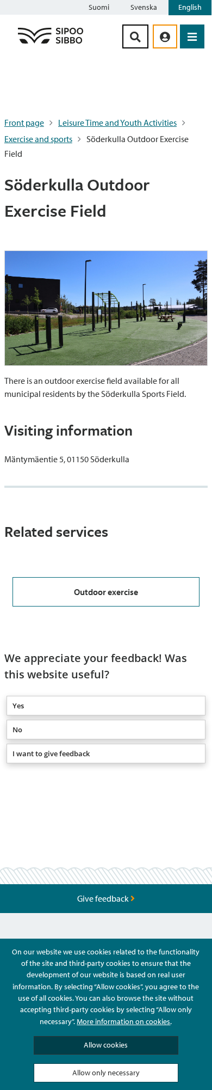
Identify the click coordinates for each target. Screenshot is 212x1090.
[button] (106, 705)
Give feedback (103, 898)
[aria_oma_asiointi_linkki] (165, 36)
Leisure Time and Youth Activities (117, 122)
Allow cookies (106, 1045)
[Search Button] (135, 36)
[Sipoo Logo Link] (50, 43)
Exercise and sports (38, 138)
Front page (24, 122)
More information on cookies (123, 1021)
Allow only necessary (106, 1072)
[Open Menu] (192, 36)
